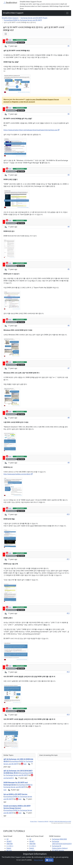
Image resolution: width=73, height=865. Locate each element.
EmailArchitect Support (13, 13)
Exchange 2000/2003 (59, 839)
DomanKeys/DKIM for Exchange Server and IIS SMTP (23, 20)
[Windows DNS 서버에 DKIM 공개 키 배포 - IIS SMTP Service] (12, 347)
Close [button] (50, 860)
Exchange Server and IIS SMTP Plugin (34, 18)
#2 (68, 114)
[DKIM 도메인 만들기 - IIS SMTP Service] (17, 199)
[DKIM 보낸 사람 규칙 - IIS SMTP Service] (10, 593)
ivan (10, 40)
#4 (68, 226)
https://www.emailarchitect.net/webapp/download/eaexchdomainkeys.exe (31, 130)
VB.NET (9, 841)
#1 (68, 46)
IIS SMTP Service (58, 850)
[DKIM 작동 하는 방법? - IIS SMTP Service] (17, 84)
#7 (68, 368)
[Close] (68, 99)
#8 (68, 417)
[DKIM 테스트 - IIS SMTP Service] (13, 487)
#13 (68, 672)
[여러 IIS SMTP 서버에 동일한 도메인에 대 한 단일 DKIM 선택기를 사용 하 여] (12, 694)
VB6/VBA (9, 844)
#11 (68, 559)
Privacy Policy (33, 821)
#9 (68, 462)
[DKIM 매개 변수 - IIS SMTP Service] (9, 248)
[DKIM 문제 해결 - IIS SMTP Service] (10, 538)
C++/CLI (32, 850)
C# (7, 839)
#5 (68, 269)
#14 (68, 714)
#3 (68, 175)
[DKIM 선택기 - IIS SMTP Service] (16, 651)
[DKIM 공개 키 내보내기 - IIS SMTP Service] (12, 300)
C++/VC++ (9, 846)
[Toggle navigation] (67, 13)
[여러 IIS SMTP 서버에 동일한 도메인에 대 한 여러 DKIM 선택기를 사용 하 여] (11, 739)
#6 (68, 325)
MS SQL (9, 850)
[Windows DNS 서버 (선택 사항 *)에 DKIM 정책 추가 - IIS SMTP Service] (12, 397)
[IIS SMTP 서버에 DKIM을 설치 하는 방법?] (15, 147)
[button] (22, 102)
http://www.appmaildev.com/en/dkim (17, 474)
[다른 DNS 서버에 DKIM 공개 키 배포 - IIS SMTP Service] (10, 442)
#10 (68, 514)
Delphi (8, 848)
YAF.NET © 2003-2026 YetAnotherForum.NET (60, 821)
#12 (68, 613)
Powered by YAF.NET (43, 821)
